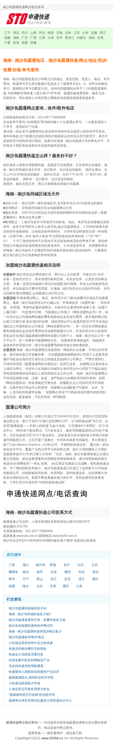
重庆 (66, 586)
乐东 (53, 572)
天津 (53, 586)
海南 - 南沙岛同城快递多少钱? (30, 614)
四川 (25, 33)
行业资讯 (14, 599)
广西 (33, 38)
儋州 (67, 572)
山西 (33, 33)
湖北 (16, 33)
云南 (51, 38)
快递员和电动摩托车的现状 (28, 649)
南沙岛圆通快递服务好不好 (28, 608)
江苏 (77, 33)
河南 (59, 33)
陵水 (26, 586)
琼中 (12, 579)
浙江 (103, 33)
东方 (67, 565)
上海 (79, 586)
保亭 (40, 572)
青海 (16, 43)
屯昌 (81, 572)
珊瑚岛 (13, 572)
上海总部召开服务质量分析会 (29, 689)
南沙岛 (40, 565)
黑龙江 (69, 38)
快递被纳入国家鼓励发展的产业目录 (34, 672)
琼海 (53, 565)
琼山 (40, 579)
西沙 (26, 572)
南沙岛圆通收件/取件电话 (26, 637)
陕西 (51, 33)
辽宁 (7, 33)
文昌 (94, 565)
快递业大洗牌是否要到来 (26, 654)
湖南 (16, 38)
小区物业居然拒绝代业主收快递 (31, 643)
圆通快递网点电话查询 (22, 722)
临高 (12, 586)
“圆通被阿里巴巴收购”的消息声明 (32, 695)
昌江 (53, 579)
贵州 (59, 38)
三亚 (12, 565)
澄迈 (95, 572)
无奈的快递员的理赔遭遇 (26, 666)
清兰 (81, 579)
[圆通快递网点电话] (29, 18)
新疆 (25, 43)
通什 (95, 579)
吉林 (68, 33)
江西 (42, 38)
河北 (42, 33)
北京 (40, 586)
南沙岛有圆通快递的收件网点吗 (31, 625)
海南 (92, 38)
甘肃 (100, 38)
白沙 (81, 565)
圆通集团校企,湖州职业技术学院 (31, 677)
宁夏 (7, 43)
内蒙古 (81, 38)
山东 (85, 33)
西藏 (33, 43)
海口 (26, 565)
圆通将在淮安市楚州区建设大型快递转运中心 (40, 700)
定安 (67, 579)
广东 (25, 38)
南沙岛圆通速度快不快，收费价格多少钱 (37, 620)
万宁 (26, 579)
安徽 (94, 33)
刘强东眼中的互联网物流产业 (29, 660)
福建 (7, 38)
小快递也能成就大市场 (24, 683)
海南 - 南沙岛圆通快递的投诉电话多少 (35, 631)
